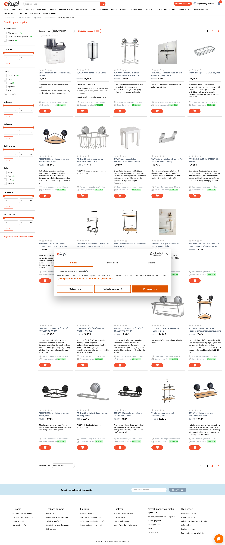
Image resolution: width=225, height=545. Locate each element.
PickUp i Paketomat (121, 521)
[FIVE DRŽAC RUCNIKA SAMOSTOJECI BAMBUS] (205, 137)
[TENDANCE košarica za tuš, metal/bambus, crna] (205, 391)
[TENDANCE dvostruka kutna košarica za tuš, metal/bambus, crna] (205, 307)
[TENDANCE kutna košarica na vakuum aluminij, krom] (92, 137)
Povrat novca (153, 532)
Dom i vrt (149, 9)
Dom (28, 17)
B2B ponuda (35, 13)
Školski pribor (17, 9)
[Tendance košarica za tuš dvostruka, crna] (167, 391)
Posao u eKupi (18, 521)
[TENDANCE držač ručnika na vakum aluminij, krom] (92, 391)
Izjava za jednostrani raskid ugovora (161, 517)
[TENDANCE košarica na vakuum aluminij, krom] (167, 307)
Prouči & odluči (49, 13)
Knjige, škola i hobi (200, 9)
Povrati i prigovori (154, 520)
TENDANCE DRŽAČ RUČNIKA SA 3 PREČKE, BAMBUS (91, 329)
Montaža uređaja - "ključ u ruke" (126, 525)
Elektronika (41, 9)
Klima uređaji (81, 9)
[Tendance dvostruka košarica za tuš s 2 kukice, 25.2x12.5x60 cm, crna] (92, 222)
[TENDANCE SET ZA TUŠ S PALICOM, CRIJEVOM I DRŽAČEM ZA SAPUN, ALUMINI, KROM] (205, 222)
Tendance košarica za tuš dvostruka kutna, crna (130, 244)
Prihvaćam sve (150, 289)
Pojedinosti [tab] (112, 263)
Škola (6, 9)
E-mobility (104, 9)
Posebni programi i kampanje (57, 525)
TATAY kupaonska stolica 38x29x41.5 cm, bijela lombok (127, 160)
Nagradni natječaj (19, 525)
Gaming (53, 9)
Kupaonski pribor (50, 17)
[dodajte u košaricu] (45, 111)
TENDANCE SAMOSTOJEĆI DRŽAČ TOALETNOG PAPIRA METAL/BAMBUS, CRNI (53, 329)
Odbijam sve (75, 289)
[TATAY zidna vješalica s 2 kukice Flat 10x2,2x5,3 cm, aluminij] (167, 137)
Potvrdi (9, 63)
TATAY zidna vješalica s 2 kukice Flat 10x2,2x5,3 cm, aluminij (167, 160)
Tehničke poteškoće (54, 521)
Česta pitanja (51, 513)
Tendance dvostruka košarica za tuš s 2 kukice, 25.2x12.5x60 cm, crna (93, 244)
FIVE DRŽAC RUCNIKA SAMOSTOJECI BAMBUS (204, 160)
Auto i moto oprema (119, 9)
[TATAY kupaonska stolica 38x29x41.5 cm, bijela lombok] (130, 137)
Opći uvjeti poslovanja (189, 513)
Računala (30, 9)
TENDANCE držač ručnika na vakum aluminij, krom (92, 414)
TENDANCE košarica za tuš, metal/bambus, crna (201, 414)
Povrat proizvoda (154, 524)
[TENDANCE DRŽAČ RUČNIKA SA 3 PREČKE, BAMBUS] (92, 307)
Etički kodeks (186, 525)
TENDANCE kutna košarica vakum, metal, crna (54, 414)
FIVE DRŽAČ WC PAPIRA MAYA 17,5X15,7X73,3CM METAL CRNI (53, 244)
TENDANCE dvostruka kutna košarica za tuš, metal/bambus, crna (205, 329)
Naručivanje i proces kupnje (90, 517)
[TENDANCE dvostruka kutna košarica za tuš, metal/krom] (130, 51)
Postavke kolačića (111, 289)
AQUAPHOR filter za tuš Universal (91, 72)
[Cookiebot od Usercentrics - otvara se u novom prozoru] (151, 254)
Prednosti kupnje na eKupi (22, 517)
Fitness (93, 9)
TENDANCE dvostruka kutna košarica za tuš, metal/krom (126, 74)
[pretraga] (102, 4)
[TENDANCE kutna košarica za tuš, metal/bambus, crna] (55, 137)
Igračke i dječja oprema (166, 9)
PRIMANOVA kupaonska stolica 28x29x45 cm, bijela (165, 244)
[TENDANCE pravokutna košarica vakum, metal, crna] (130, 391)
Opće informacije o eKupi (22, 513)
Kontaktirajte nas (188, 529)
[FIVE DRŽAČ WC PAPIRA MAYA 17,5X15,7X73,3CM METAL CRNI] (55, 222)
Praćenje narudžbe (182, 3)
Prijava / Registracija (205, 3)
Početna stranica (9, 17)
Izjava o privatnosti (188, 517)
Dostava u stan (119, 517)
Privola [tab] (73, 263)
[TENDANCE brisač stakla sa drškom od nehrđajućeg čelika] (167, 51)
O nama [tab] (151, 263)
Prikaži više (9, 95)
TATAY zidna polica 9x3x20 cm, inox (204, 72)
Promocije (22, 13)
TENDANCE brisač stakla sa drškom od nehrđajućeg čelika (166, 74)
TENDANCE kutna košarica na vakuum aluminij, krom (90, 160)
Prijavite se (177, 490)
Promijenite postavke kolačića (192, 533)
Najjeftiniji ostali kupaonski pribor (18, 236)
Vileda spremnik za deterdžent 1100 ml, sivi (55, 74)
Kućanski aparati (66, 9)
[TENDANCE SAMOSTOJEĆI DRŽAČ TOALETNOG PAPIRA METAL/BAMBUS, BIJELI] (130, 307)
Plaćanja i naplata (86, 513)
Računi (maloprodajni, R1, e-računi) (93, 521)
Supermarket (184, 9)
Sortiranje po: (44, 31)
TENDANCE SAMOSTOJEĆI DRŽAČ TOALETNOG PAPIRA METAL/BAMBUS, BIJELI (128, 329)
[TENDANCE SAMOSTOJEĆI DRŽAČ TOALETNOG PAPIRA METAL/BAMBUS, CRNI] (55, 307)
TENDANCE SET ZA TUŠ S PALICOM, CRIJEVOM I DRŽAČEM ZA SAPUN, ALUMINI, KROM (204, 245)
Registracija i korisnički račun (57, 517)
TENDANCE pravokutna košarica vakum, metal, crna (128, 414)
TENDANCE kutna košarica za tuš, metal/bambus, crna (54, 160)
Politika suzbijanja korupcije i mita (194, 521)
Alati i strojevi (136, 9)
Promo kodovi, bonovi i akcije (91, 525)
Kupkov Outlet (9, 13)
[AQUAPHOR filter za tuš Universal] (92, 51)
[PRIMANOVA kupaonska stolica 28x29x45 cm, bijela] (167, 222)
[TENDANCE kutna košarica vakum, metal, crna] (55, 391)
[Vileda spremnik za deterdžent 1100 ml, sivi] (55, 51)
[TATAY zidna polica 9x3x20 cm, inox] (205, 51)
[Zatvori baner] (167, 254)
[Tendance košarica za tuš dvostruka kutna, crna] (130, 222)
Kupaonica (37, 17)
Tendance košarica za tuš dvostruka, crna (162, 414)
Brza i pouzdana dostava (123, 513)
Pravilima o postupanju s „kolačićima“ (95, 278)
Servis (150, 528)
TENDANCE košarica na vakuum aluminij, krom (165, 329)
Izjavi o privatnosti (66, 278)
